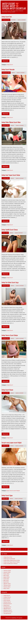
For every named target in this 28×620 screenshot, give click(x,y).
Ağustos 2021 (7, 583)
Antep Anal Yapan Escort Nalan (11, 175)
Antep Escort (10, 64)
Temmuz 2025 (7, 570)
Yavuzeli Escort (7, 613)
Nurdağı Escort (7, 607)
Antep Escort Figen (7, 495)
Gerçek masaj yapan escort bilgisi (11, 442)
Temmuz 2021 (7, 585)
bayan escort (10, 490)
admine (13, 72)
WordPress (13, 617)
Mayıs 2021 (6, 588)
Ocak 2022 (6, 578)
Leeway (20, 617)
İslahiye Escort (7, 602)
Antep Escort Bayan (7, 389)
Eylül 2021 (6, 582)
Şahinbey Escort (7, 610)
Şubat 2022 (6, 577)
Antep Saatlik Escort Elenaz (10, 229)
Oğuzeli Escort (7, 608)
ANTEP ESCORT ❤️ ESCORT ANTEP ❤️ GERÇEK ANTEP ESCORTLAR (14, 6)
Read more (5, 61)
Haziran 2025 (6, 572)
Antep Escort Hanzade (8, 69)
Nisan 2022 (6, 574)
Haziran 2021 (6, 587)
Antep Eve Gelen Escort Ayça (10, 282)
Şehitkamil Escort (7, 611)
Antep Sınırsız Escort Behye (10, 335)
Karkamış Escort (7, 603)
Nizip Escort (6, 605)
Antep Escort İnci (7, 16)
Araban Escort (7, 597)
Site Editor (13, 19)
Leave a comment (21, 19)
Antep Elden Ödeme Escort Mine (11, 122)
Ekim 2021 (6, 580)
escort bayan (16, 490)
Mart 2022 (6, 575)
